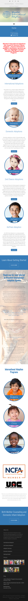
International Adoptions (14, 83)
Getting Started (7, 554)
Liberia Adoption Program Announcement (13, 579)
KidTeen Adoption (14, 227)
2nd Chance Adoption (14, 6)
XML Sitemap (21, 597)
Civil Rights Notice (17, 314)
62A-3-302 (10, 311)
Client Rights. (17, 315)
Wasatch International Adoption (13, 595)
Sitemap (11, 598)
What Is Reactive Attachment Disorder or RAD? (14, 582)
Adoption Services (7, 548)
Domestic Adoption (19, 3)
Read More (14, 103)
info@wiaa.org (15, 35)
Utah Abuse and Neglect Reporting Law (12, 312)
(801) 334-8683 (15, 34)
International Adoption (9, 3)
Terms (16, 597)
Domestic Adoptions (14, 131)
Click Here (14, 265)
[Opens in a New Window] (10, 1)
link (21, 360)
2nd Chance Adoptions (14, 179)
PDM (18, 598)
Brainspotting (7, 586)
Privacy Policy (11, 597)
